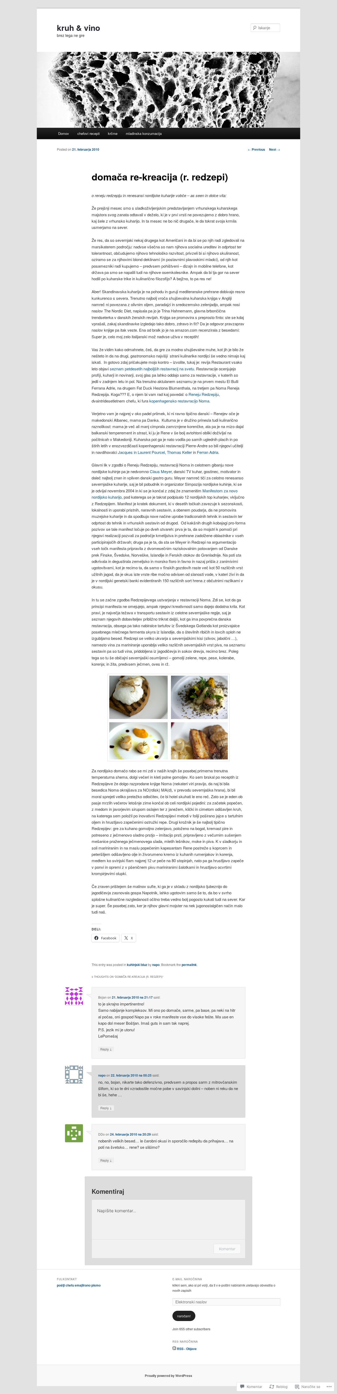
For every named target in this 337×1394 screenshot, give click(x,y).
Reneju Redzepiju (204, 394)
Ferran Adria (207, 452)
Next (274, 149)
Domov (63, 133)
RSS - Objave (187, 1348)
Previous (256, 149)
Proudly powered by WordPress (168, 1375)
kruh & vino (78, 27)
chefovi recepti (88, 133)
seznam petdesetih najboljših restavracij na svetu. (152, 368)
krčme (112, 133)
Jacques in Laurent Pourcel (141, 452)
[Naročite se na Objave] (174, 1348)
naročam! (184, 1316)
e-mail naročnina (187, 1279)
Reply (106, 1049)
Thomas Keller (179, 452)
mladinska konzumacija (144, 133)
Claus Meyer (161, 471)
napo (156, 964)
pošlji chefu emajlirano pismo (79, 1285)
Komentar (227, 1248)
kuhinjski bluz (137, 964)
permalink (189, 964)
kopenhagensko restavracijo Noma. (179, 401)
